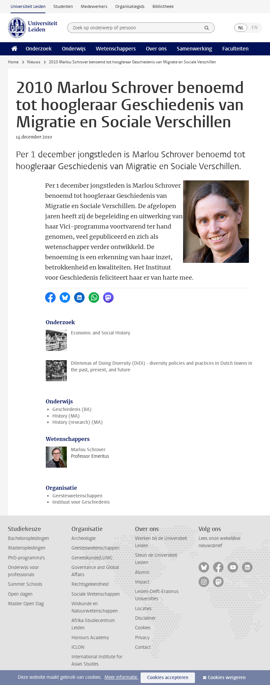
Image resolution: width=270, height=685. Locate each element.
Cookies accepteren (167, 677)
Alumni (142, 572)
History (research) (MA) (77, 422)
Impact (142, 582)
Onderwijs (74, 48)
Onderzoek (39, 48)
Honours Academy (90, 638)
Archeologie (83, 538)
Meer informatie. (121, 677)
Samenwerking (194, 48)
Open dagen (20, 594)
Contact (143, 647)
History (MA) (66, 416)
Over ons (156, 48)
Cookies (142, 628)
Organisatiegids (130, 6)
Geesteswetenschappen (77, 496)
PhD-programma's (26, 558)
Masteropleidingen (26, 548)
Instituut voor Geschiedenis (81, 502)
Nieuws (33, 62)
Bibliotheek (163, 6)
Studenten (63, 6)
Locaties (143, 609)
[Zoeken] (207, 27)
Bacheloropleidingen (28, 538)
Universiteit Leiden (28, 6)
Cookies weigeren (227, 677)
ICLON (77, 647)
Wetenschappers (116, 48)
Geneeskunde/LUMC (92, 558)
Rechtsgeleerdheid (90, 584)
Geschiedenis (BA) (72, 409)
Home (13, 62)
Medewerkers (94, 6)
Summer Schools (25, 584)
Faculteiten (235, 48)
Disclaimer (145, 618)
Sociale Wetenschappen (95, 594)
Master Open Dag (26, 604)
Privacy (142, 638)
